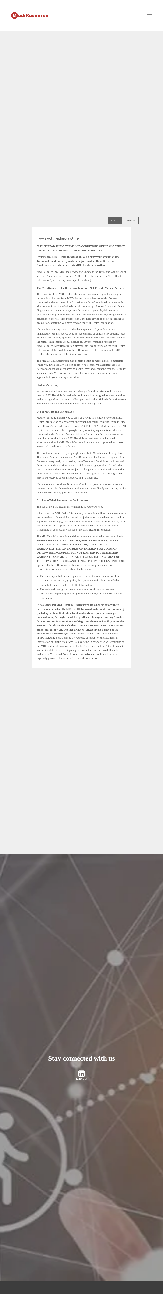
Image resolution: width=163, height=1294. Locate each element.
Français (131, 221)
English (115, 221)
